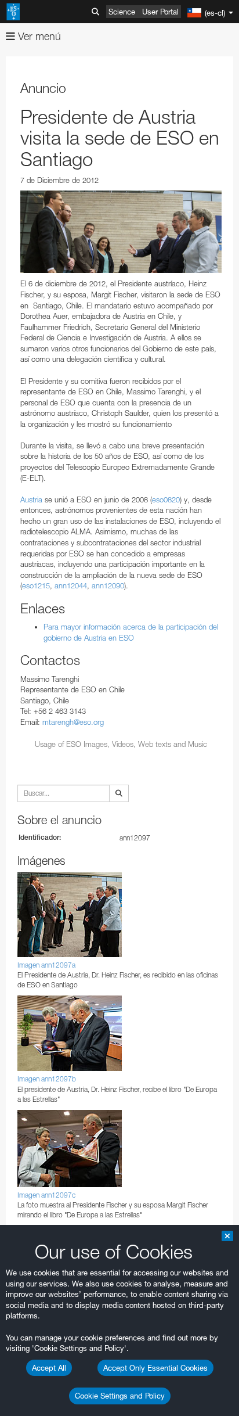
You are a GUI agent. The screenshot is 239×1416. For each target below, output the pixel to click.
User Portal (160, 11)
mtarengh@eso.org (73, 722)
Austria (32, 499)
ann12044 (71, 585)
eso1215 (36, 585)
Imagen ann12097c (46, 1195)
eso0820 (166, 499)
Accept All (49, 1367)
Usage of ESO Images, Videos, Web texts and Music (121, 744)
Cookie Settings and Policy (120, 1395)
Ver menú (38, 36)
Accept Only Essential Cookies (155, 1367)
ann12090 (108, 585)
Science (121, 11)
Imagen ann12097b (46, 1078)
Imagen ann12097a (46, 965)
